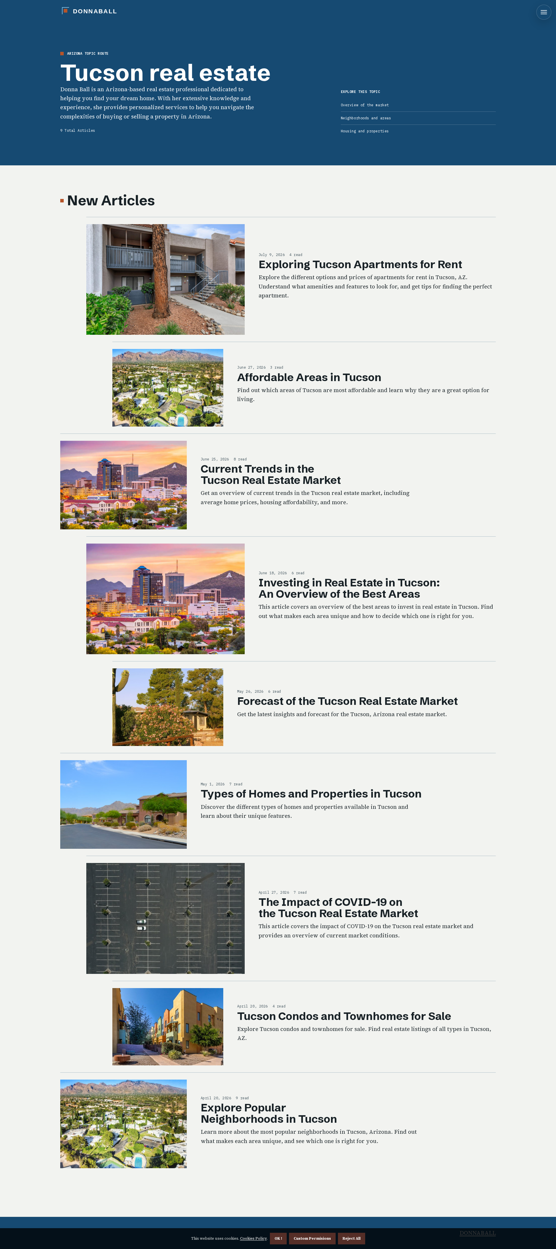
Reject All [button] (352, 1238)
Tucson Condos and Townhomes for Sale (344, 1016)
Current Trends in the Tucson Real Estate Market (271, 474)
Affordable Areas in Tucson (309, 377)
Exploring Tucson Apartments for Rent (360, 264)
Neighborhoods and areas (366, 118)
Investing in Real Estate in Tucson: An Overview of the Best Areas (349, 588)
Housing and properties (365, 131)
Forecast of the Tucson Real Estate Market (347, 701)
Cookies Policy (253, 1238)
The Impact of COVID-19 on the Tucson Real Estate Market (338, 907)
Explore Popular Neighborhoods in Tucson (269, 1113)
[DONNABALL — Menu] (543, 12)
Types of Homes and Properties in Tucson (311, 793)
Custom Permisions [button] (312, 1238)
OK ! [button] (278, 1238)
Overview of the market (365, 105)
